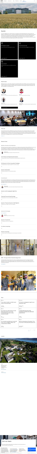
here (21, 451)
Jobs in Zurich (4, 63)
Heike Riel (20, 94)
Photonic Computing (5, 231)
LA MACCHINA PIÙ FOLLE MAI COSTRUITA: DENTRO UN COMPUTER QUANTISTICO (26, 311)
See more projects (3, 184)
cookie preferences (15, 449)
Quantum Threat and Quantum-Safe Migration (10, 203)
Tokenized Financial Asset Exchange (8, 196)
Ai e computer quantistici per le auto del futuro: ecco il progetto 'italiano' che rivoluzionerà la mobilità (9, 322)
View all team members (4, 107)
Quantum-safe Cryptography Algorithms (9, 191)
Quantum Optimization (5, 169)
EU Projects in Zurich (5, 45)
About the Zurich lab (23, 45)
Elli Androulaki (21, 103)
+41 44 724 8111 (3, 372)
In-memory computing (5, 226)
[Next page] (35, 330)
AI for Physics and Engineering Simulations (9, 156)
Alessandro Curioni (3, 94)
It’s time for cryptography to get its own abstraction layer (26, 303)
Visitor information (3, 369)
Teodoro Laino (3, 103)
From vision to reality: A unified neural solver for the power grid (8, 303)
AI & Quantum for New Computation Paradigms (10, 163)
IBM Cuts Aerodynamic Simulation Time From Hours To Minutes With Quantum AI (27, 322)
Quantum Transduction (5, 219)
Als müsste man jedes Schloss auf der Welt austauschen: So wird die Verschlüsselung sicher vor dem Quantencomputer (8, 312)
